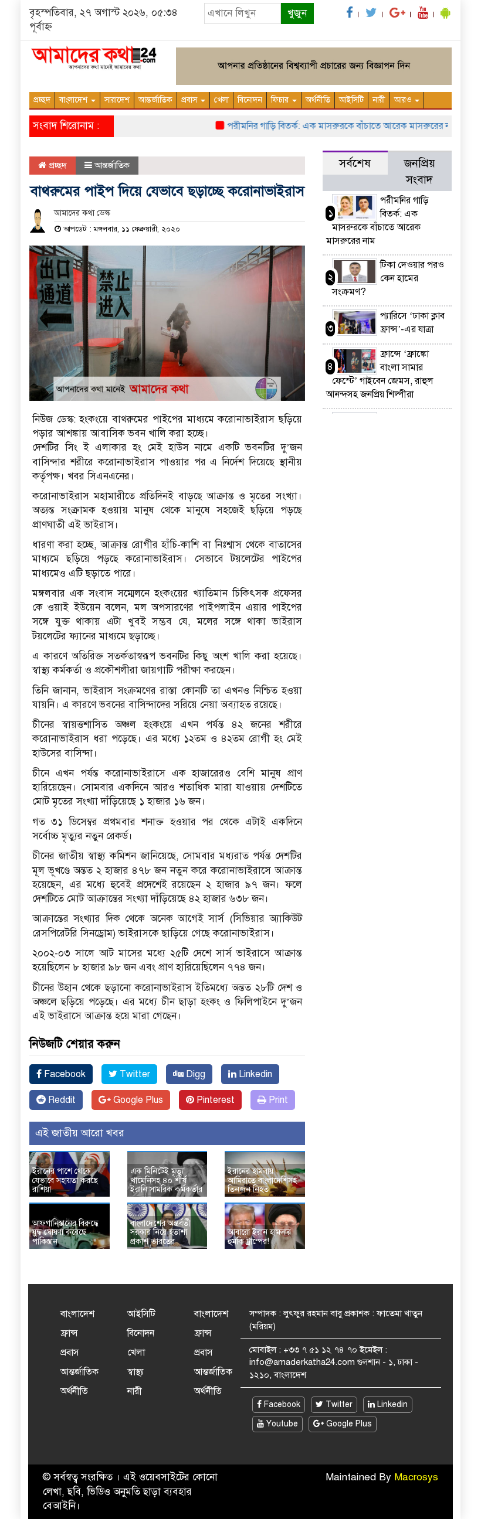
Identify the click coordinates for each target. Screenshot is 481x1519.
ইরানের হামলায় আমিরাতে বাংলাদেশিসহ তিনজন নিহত (262, 1180)
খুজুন (297, 13)
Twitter (133, 1074)
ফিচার (281, 100)
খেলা (221, 100)
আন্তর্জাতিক (155, 100)
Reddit (61, 1100)
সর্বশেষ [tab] (355, 163)
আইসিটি (351, 100)
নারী (378, 100)
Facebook (64, 1074)
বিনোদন (250, 100)
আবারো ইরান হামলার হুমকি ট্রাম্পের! (259, 1236)
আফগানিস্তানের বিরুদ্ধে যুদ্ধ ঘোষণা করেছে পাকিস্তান (65, 1232)
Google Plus (137, 1100)
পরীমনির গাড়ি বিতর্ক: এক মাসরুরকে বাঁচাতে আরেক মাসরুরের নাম (329, 126)
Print (277, 1100)
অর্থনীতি (318, 100)
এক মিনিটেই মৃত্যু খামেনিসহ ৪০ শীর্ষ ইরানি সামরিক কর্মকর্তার (166, 1180)
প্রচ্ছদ (41, 100)
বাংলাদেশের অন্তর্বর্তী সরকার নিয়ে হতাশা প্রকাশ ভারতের (160, 1232)
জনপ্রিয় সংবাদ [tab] (419, 171)
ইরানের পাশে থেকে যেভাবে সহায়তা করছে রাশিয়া (65, 1180)
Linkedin (254, 1074)
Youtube (281, 1424)
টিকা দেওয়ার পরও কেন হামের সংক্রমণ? (388, 278)
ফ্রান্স (69, 1333)
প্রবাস (190, 100)
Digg (194, 1074)
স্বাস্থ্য (135, 1372)
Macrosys (416, 1477)
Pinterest (214, 1100)
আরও (404, 100)
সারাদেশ (117, 100)
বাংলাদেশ (74, 100)
